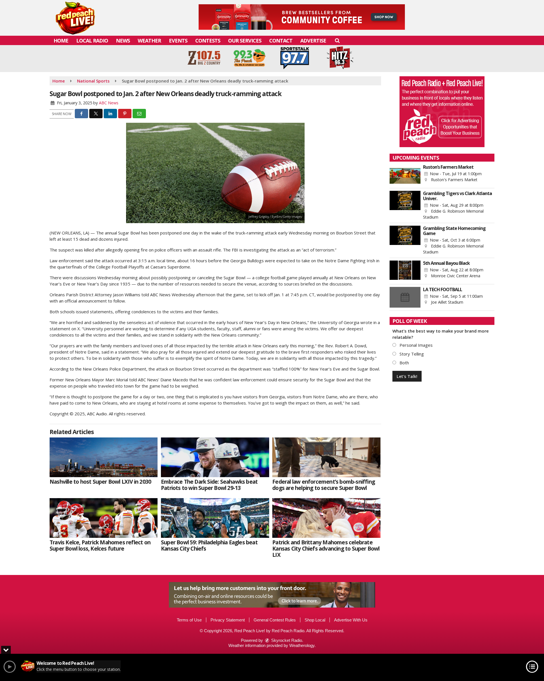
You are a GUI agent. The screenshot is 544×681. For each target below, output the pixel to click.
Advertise (313, 40)
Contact (280, 40)
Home (61, 40)
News (123, 40)
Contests (207, 40)
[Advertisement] (302, 17)
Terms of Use (189, 619)
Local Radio (92, 40)
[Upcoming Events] (405, 174)
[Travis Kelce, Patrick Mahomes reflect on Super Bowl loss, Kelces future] (104, 518)
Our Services (244, 40)
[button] (337, 40)
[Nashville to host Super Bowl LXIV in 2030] (104, 457)
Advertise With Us (350, 619)
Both (403, 362)
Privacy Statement (228, 619)
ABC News (108, 102)
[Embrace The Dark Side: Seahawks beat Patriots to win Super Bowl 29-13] (215, 457)
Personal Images (415, 345)
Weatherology (301, 645)
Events (178, 40)
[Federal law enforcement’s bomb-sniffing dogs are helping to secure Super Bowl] (326, 457)
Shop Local (315, 619)
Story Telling (411, 354)
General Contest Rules (275, 619)
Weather (149, 40)
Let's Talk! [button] (407, 376)
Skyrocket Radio (286, 640)
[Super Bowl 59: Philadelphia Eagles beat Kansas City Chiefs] (215, 518)
